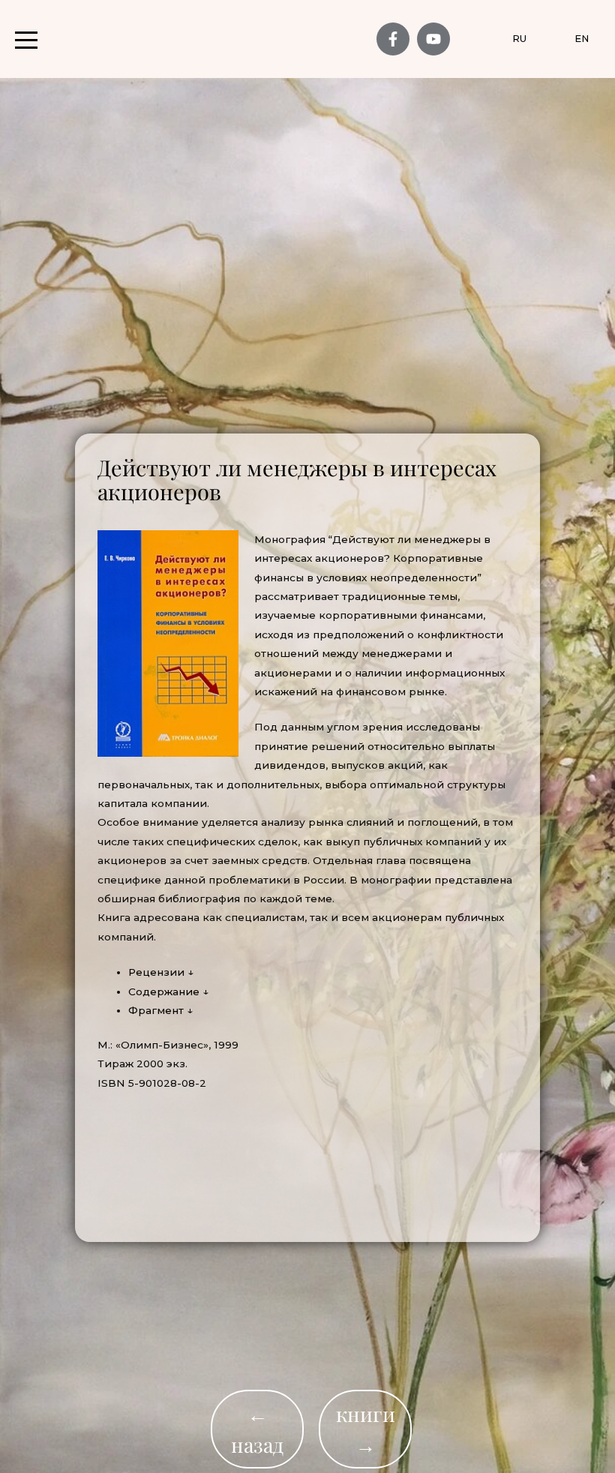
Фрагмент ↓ (160, 1010)
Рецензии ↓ (161, 972)
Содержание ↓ (168, 992)
